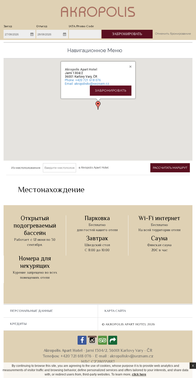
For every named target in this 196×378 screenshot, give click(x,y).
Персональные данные (31, 311)
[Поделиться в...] (112, 340)
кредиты (18, 324)
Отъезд (41, 26)
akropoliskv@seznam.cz (131, 356)
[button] (98, 105)
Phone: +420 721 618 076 (83, 80)
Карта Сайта (115, 311)
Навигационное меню (94, 50)
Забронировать (110, 90)
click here (139, 374)
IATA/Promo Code (81, 26)
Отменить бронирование (173, 33)
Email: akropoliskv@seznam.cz (87, 84)
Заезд (8, 26)
